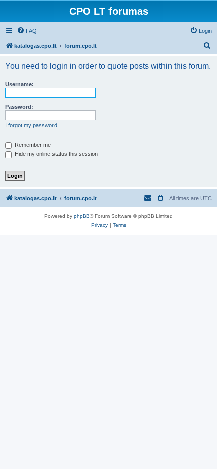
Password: (19, 107)
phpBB (82, 216)
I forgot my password (31, 125)
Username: (19, 84)
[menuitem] (27, 31)
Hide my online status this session (55, 154)
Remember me (32, 145)
